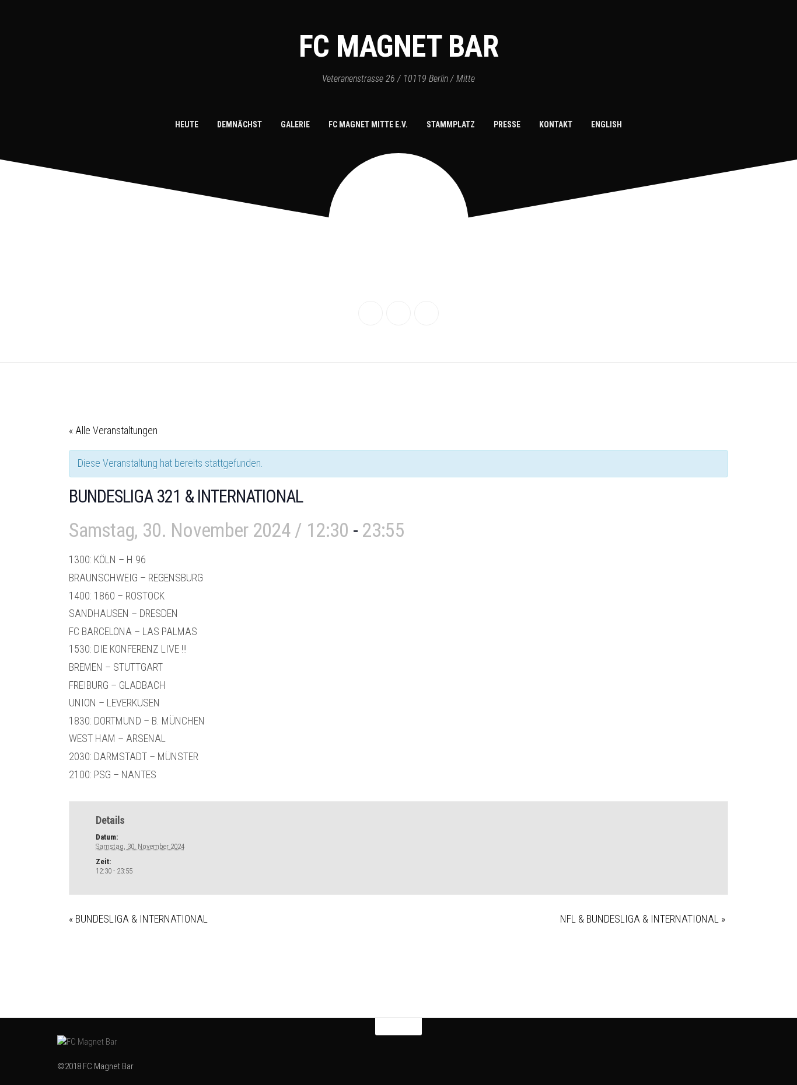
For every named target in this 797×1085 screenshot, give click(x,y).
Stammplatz (451, 124)
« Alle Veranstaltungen (113, 430)
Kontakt (555, 124)
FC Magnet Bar (399, 46)
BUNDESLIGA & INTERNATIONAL (138, 919)
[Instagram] (398, 313)
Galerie (295, 124)
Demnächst (239, 124)
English (606, 124)
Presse (507, 124)
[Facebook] (370, 313)
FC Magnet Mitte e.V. (368, 124)
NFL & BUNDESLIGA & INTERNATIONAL (642, 919)
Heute (186, 124)
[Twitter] (426, 313)
